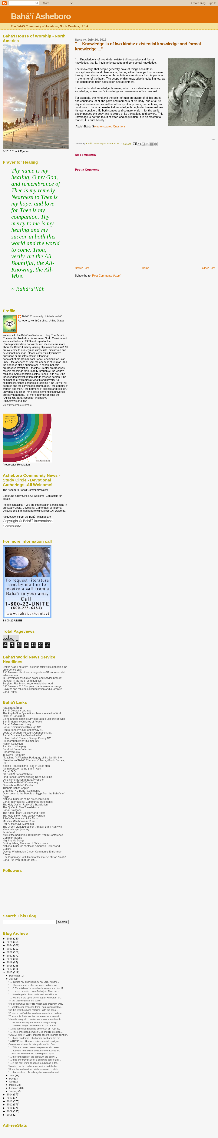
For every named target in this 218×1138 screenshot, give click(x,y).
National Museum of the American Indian (26, 799)
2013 (10, 1098)
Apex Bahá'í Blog (13, 707)
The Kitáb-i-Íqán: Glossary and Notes (24, 812)
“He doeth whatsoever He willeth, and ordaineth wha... (36, 1003)
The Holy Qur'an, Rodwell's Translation (25, 804)
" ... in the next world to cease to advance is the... (34, 1063)
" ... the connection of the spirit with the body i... (33, 1056)
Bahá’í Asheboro (41, 16)
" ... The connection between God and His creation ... (36, 1032)
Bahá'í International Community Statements (28, 801)
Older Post (208, 268)
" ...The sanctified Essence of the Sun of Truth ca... (35, 1028)
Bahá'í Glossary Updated (17, 710)
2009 (10, 1111)
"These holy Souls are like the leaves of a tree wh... (35, 1016)
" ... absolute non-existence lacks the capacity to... (34, 1050)
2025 (10, 942)
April (11, 1081)
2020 (10, 959)
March (12, 1085)
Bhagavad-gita (11, 752)
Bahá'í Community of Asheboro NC (42, 316)
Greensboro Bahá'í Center (18, 785)
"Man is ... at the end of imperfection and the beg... (34, 1066)
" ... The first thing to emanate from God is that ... (34, 1025)
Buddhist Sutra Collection (17, 749)
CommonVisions (12, 837)
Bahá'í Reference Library (17, 724)
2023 (10, 948)
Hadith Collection (13, 743)
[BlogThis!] (143, 144)
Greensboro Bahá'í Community (20, 782)
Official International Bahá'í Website (23, 779)
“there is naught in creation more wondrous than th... (35, 1019)
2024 (10, 945)
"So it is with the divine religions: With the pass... (33, 1010)
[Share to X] (147, 144)
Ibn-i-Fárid (9, 832)
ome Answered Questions (110, 126)
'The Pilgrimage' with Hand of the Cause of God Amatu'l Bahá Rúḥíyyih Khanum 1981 (34, 858)
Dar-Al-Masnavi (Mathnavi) (18, 823)
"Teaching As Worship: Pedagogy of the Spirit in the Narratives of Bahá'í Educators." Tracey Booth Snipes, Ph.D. (34, 760)
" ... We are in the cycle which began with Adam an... (35, 997)
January (13, 1091)
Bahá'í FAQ (9, 771)
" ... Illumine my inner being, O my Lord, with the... (34, 982)
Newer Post (82, 268)
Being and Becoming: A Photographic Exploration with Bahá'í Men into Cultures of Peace (34, 720)
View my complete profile (17, 405)
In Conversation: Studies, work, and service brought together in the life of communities (32, 679)
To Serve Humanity (14, 754)
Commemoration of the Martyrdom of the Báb (32, 1044)
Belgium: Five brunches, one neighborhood (28, 683)
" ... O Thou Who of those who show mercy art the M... (37, 988)
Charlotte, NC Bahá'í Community (21, 790)
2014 (10, 1094)
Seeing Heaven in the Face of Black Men (26, 765)
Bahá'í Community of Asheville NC (22, 735)
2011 (10, 1104)
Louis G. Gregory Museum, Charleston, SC (27, 732)
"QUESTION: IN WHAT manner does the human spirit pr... (38, 1035)
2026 (10, 938)
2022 (10, 952)
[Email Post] (134, 143)
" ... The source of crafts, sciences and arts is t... (34, 985)
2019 (10, 962)
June (12, 1075)
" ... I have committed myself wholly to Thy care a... (35, 991)
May (11, 1078)
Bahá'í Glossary (12, 810)
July (11, 979)
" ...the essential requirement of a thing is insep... (33, 1022)
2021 (10, 955)
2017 (10, 969)
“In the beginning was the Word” (25, 1000)
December (15, 975)
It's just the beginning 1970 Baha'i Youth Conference (33, 835)
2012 (10, 1101)
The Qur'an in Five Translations (21, 807)
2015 (10, 972)
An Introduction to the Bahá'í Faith (22, 768)
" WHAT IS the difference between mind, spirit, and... (35, 1041)
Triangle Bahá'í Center (16, 788)
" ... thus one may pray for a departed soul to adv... (35, 1059)
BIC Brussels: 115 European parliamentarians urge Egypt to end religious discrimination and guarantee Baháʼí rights (32, 689)
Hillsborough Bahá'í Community (21, 741)
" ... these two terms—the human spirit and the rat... (35, 1038)
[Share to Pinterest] (155, 144)
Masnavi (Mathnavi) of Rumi (19, 821)
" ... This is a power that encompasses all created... (35, 1047)
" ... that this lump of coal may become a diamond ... (35, 1072)
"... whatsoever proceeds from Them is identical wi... (35, 1007)
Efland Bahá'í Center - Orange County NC (27, 738)
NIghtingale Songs (13, 840)
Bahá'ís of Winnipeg (14, 746)
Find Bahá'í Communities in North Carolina (27, 776)
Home (145, 268)
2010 (10, 1108)
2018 (10, 965)
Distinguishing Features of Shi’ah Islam (25, 843)
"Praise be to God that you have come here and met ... (37, 1013)
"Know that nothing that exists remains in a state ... (34, 1069)
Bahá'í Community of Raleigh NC (22, 727)
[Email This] (139, 144)
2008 (10, 1114)
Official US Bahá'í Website (18, 774)
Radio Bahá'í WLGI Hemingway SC (23, 729)
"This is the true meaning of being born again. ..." (33, 1053)
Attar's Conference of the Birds (20, 818)
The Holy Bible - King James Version (24, 815)
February (14, 1088)
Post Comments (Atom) (106, 275)
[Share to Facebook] (151, 144)
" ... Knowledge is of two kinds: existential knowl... (34, 994)
